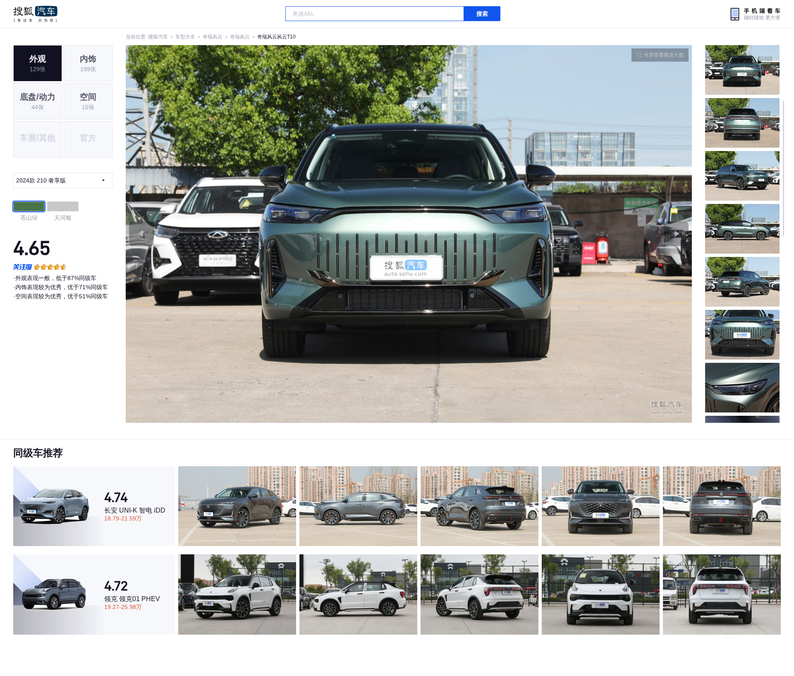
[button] (267, 234)
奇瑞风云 (212, 37)
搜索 (482, 13)
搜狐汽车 (35, 14)
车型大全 (185, 37)
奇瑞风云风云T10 (276, 37)
